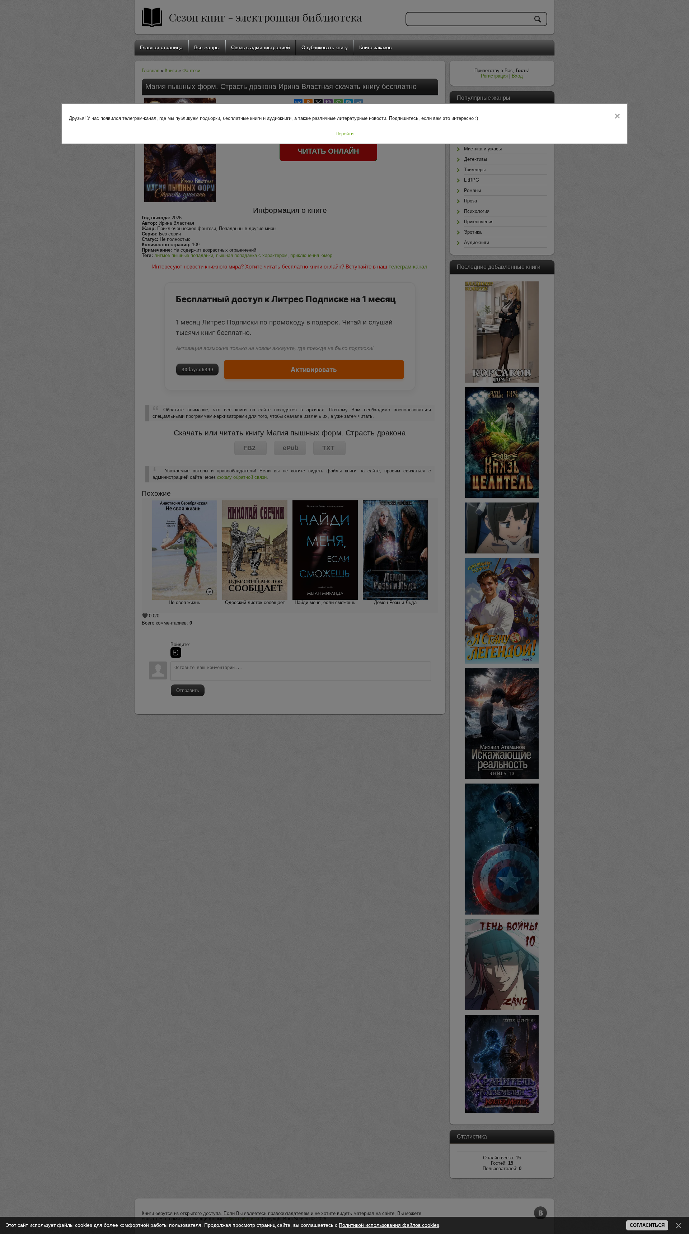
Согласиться (647, 1225)
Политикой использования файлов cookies (389, 1225)
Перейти (344, 133)
